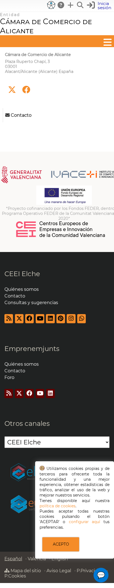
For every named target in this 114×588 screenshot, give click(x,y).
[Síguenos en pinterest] (60, 318)
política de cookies (58, 506)
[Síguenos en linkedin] (50, 318)
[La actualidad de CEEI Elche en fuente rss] (8, 318)
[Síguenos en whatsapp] (81, 318)
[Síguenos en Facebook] (26, 90)
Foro (9, 377)
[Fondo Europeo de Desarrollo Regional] (64, 203)
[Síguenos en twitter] (12, 90)
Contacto (14, 296)
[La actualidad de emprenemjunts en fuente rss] (8, 393)
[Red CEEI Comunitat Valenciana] (61, 236)
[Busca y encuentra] (81, 5)
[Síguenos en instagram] (71, 318)
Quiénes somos (21, 289)
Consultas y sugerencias (31, 302)
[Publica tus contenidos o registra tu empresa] (71, 5)
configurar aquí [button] (84, 522)
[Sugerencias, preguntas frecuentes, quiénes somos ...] (61, 5)
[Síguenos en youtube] (40, 318)
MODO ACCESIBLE (51, 5)
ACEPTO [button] (61, 544)
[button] (100, 5)
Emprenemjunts (31, 349)
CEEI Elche (22, 274)
